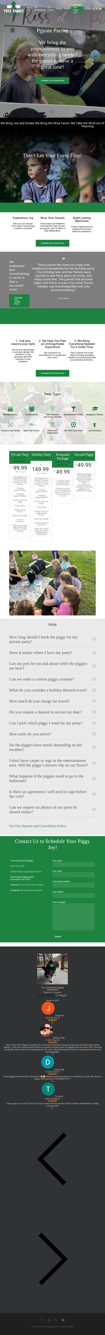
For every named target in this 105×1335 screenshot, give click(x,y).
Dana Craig (59, 1069)
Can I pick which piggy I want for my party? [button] (45, 723)
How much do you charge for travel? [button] (39, 701)
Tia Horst (59, 1096)
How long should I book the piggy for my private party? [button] (43, 639)
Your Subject (58, 892)
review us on (51, 1000)
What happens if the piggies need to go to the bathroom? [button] (46, 778)
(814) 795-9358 (17, 866)
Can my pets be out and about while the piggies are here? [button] (48, 665)
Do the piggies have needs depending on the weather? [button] (45, 747)
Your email (57, 871)
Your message (58, 902)
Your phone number (61, 881)
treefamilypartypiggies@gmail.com (26, 871)
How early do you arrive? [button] (30, 734)
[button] (52, 80)
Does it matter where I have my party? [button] (40, 652)
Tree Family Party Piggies (31, 885)
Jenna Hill (59, 1015)
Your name (57, 860)
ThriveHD (70, 1327)
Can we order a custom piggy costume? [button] (41, 679)
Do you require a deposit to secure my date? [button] (45, 712)
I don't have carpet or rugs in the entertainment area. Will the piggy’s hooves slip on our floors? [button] (48, 762)
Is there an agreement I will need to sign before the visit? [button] (48, 794)
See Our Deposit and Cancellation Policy (37, 826)
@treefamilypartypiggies (31, 890)
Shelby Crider (59, 1038)
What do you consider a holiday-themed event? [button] (48, 690)
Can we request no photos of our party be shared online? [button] (43, 809)
